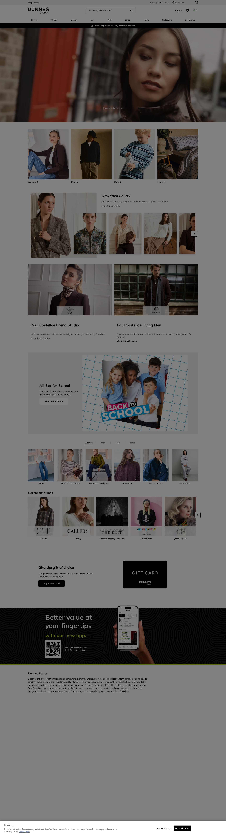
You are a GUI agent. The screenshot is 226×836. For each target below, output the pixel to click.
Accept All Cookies (182, 828)
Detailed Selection (164, 828)
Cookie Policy (24, 832)
